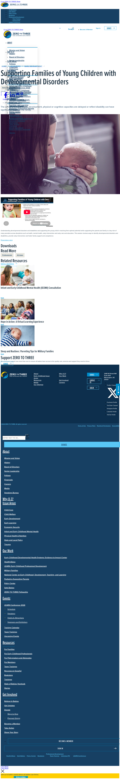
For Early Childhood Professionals (17, 102)
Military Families (11, 570)
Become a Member (17, 121)
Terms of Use (82, 426)
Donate (109, 28)
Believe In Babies (16, 106)
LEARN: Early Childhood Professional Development (25, 566)
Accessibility (115, 426)
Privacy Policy (91, 426)
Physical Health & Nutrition (15, 535)
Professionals (7, 255)
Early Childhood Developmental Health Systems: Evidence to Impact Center (22, 81)
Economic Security (12, 527)
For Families (9, 649)
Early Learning (10, 522)
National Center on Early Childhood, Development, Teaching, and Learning (35, 574)
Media (7, 488)
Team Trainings (10, 632)
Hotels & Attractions (19, 94)
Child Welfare (10, 514)
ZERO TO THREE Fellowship (16, 592)
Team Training (54, 756)
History (7, 462)
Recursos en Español (12, 670)
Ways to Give (16, 115)
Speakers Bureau (11, 492)
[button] (4, 766)
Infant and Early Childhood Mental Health (21, 531)
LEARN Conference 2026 (19, 87)
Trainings (8, 679)
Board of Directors (16, 57)
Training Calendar (11, 627)
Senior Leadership (16, 60)
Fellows (12, 63)
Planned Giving (17, 117)
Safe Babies (9, 587)
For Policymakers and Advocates (18, 658)
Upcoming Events (11, 636)
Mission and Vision (17, 50)
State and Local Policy (13, 540)
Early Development (17, 75)
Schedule (14, 90)
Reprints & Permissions (104, 426)
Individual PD (65, 756)
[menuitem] (113, 383)
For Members (9, 662)
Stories (12, 132)
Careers (7, 484)
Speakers (14, 92)
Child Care (13, 69)
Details (2, 298)
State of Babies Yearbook (14, 683)
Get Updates (14, 109)
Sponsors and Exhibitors (21, 96)
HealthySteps (9, 561)
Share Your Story (16, 127)
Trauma (7, 544)
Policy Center (9, 583)
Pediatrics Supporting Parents (16, 579)
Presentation (7, 240)
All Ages (20, 255)
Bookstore (8, 675)
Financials (8, 479)
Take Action (14, 124)
